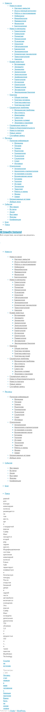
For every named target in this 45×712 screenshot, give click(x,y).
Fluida (12, 711)
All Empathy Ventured (11, 232)
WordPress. (21, 711)
